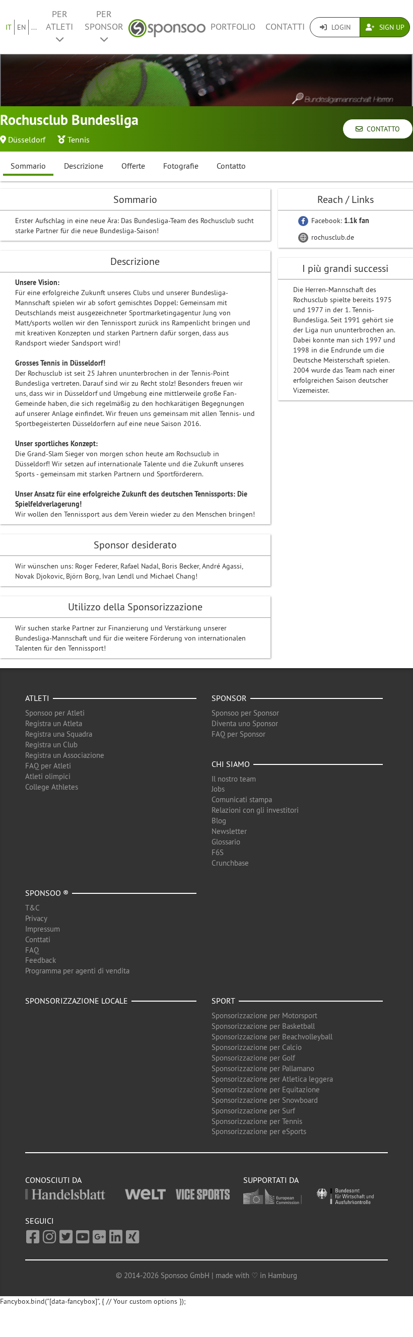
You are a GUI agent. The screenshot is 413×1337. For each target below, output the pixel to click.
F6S (218, 852)
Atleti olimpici (48, 776)
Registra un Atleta (53, 723)
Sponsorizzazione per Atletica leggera (272, 1079)
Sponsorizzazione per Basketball (263, 1026)
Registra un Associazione (64, 755)
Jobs (218, 789)
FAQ (32, 950)
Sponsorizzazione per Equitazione (266, 1089)
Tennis (78, 139)
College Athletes (51, 787)
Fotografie (180, 166)
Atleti (37, 698)
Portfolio (233, 26)
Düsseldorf (26, 139)
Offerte (133, 166)
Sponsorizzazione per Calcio (257, 1047)
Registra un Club (51, 744)
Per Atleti (59, 20)
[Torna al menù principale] (166, 27)
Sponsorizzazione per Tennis (257, 1121)
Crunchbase (230, 863)
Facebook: (339, 220)
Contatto (381, 128)
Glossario (226, 842)
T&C (32, 907)
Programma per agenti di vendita (77, 970)
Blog (219, 820)
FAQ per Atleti (48, 765)
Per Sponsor (104, 20)
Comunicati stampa (242, 799)
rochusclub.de (331, 237)
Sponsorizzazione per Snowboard (265, 1100)
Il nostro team (234, 779)
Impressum (42, 929)
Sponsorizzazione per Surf (253, 1110)
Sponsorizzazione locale (76, 1001)
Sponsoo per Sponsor (245, 713)
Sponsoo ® (46, 893)
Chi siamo (231, 764)
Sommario (28, 166)
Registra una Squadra (58, 734)
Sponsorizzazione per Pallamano (263, 1068)
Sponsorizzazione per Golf (253, 1058)
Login (340, 27)
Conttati (37, 939)
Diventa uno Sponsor (245, 723)
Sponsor (229, 698)
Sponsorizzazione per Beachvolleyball (272, 1036)
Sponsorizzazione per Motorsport (264, 1015)
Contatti (285, 26)
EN (21, 27)
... (34, 27)
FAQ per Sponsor (238, 734)
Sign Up (390, 27)
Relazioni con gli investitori (255, 810)
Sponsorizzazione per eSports (259, 1131)
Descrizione (83, 166)
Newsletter (229, 831)
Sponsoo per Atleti (55, 713)
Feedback (40, 960)
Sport (223, 1001)
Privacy (36, 918)
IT (9, 27)
